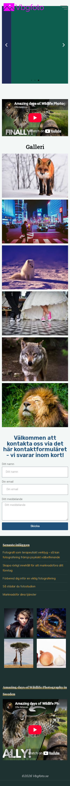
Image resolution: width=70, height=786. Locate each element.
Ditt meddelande (12, 499)
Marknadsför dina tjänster (19, 594)
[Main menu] (63, 7)
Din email (7, 481)
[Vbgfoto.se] (24, 7)
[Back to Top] (55, 771)
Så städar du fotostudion (19, 586)
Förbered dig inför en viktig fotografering (29, 578)
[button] (31, 80)
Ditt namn (8, 464)
